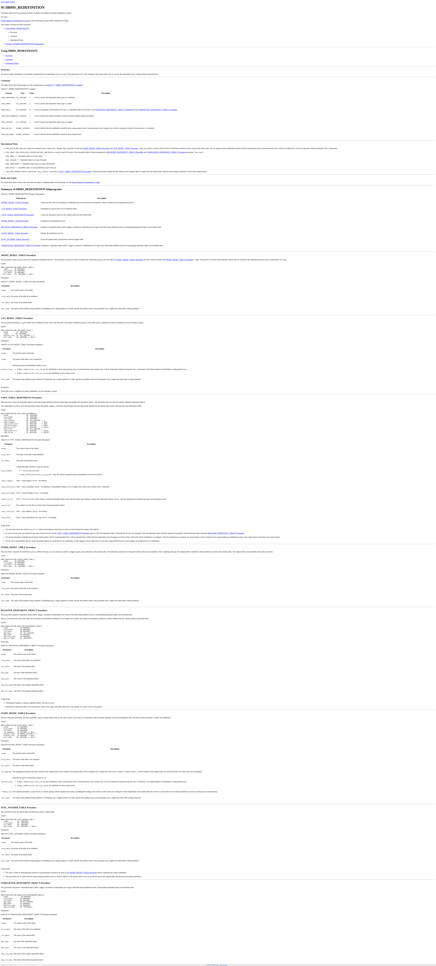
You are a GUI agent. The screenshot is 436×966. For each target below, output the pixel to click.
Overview (9, 56)
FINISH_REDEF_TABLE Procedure (14, 221)
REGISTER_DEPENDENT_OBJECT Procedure (114, 110)
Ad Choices (223, 965)
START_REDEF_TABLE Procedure (95, 148)
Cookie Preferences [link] (213, 965)
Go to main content (8, 2)
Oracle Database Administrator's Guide (15, 21)
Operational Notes (12, 63)
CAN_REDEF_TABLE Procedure (125, 148)
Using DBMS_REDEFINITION (17, 28)
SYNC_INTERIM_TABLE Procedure (15, 239)
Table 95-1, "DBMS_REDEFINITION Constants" (64, 85)
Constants (8, 59)
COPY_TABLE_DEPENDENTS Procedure (75, 171)
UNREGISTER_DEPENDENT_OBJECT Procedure (157, 110)
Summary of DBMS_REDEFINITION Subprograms (24, 44)
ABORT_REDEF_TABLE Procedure (15, 203)
